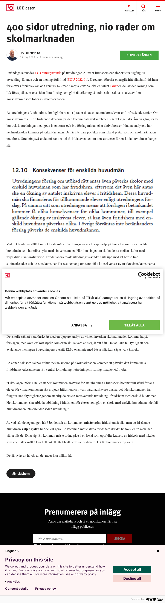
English (11, 551)
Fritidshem (22, 473)
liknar (114, 85)
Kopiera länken (139, 55)
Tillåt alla (134, 325)
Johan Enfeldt (30, 53)
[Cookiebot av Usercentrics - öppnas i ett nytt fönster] (141, 275)
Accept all (132, 569)
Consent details (16, 588)
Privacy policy (45, 588)
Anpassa (79, 325)
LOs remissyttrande (47, 72)
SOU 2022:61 (77, 79)
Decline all (132, 578)
